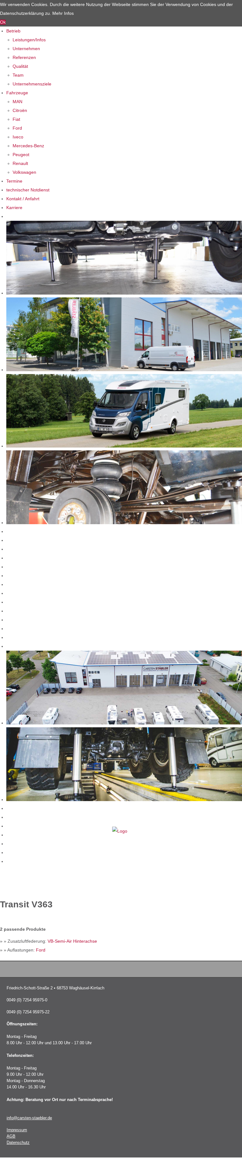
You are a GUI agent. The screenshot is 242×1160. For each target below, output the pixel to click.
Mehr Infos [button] (63, 13)
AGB (11, 1136)
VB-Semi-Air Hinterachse (72, 941)
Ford (17, 128)
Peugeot (21, 154)
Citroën (20, 110)
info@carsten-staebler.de (29, 1118)
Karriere (14, 207)
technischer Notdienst (27, 189)
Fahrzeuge (17, 92)
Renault (20, 163)
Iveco (18, 136)
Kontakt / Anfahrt (22, 198)
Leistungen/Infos (29, 39)
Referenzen (24, 57)
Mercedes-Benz (28, 145)
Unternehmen (26, 48)
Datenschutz (18, 1142)
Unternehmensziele (32, 83)
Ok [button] (3, 22)
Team (18, 75)
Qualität (20, 66)
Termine (14, 181)
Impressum (17, 1130)
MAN (17, 101)
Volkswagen (24, 172)
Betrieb (13, 30)
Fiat (16, 119)
